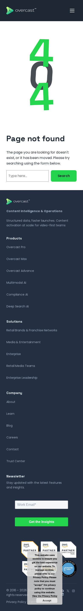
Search (64, 175)
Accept (47, 600)
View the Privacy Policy (44, 595)
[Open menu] (72, 10)
